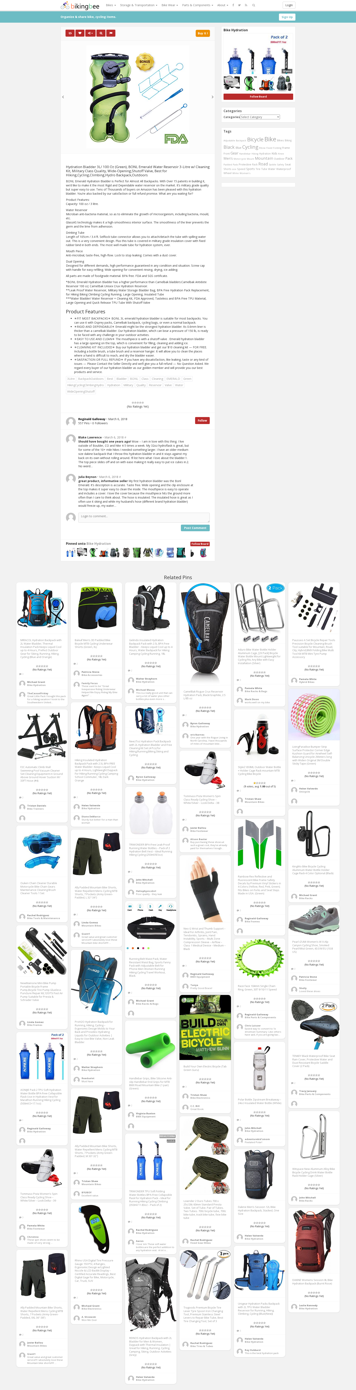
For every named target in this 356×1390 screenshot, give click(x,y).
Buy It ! (203, 33)
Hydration (113, 385)
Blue (238, 148)
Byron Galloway (200, 723)
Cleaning (157, 379)
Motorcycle (240, 158)
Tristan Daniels (36, 805)
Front (227, 153)
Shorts (227, 169)
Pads (235, 164)
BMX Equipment (200, 976)
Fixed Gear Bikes (200, 1242)
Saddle (272, 164)
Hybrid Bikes (306, 681)
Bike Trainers (35, 808)
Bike (270, 139)
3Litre (71, 379)
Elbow (262, 147)
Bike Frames (252, 921)
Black (229, 147)
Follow (202, 420)
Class (145, 379)
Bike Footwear (199, 830)
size (234, 169)
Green (187, 379)
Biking (288, 140)
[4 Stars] (140, 402)
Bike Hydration (99, 544)
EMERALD (173, 379)
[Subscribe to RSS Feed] (246, 5)
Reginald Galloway (256, 918)
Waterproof (283, 169)
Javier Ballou (198, 827)
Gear (234, 153)
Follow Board (200, 544)
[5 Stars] (143, 402)
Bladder (121, 379)
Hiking (255, 153)
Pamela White (253, 688)
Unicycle (304, 791)
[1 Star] (133, 402)
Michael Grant (36, 681)
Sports (250, 169)
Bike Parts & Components (260, 1017)
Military (128, 385)
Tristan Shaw (253, 798)
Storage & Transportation (137, 5)
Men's (228, 158)
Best (110, 379)
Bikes (110, 5)
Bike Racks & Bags (256, 691)
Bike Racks (306, 898)
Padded (228, 164)
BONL (134, 379)
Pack (289, 158)
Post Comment (195, 528)
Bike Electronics (200, 1097)
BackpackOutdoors (91, 379)
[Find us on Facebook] (233, 5)
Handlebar (245, 153)
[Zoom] (100, 33)
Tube (264, 169)
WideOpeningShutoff (81, 391)
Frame (286, 148)
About (221, 5)
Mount (250, 158)
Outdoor (279, 158)
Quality (141, 385)
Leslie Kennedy (308, 1305)
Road (263, 164)
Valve (168, 385)
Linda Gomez (90, 922)
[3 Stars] (138, 402)
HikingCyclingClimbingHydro (85, 385)
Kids (274, 153)
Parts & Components (196, 5)
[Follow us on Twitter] (239, 5)
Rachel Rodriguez (38, 915)
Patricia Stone (90, 671)
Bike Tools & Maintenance (43, 918)
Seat (288, 164)
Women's (245, 173)
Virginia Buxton (145, 1113)
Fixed (269, 147)
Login (289, 5)
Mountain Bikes (254, 801)
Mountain (264, 158)
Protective (245, 164)
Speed (241, 169)
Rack (255, 164)
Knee (281, 153)
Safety (280, 164)
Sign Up (287, 17)
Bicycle (255, 139)
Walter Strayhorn (146, 678)
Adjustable (229, 140)
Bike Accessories (92, 674)
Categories (232, 117)
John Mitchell (144, 879)
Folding (277, 147)
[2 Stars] (135, 402)
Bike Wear (169, 5)
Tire (258, 169)
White (235, 173)
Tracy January (307, 1090)
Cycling (250, 147)
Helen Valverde (308, 788)
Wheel (228, 173)
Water (179, 385)
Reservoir (155, 385)
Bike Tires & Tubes (201, 1346)
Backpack (241, 140)
